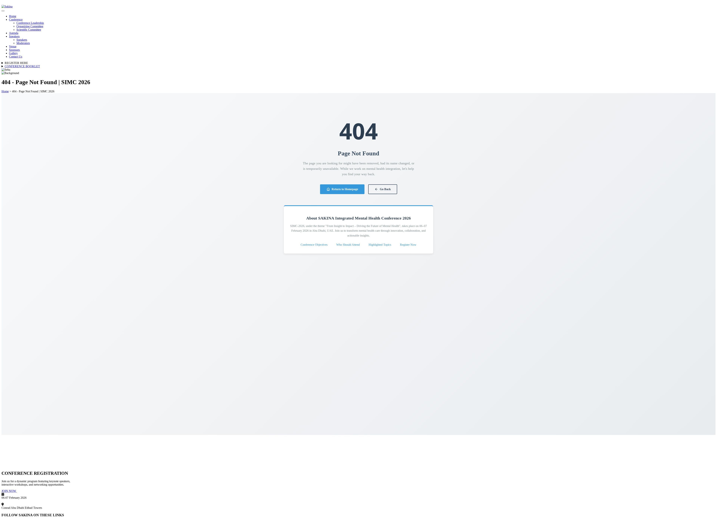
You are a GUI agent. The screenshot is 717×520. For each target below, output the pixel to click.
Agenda (13, 33)
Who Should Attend (348, 244)
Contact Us (15, 56)
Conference (16, 19)
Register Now (408, 244)
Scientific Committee (28, 29)
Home (12, 16)
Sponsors (14, 49)
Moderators (23, 43)
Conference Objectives (314, 244)
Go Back (385, 189)
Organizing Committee (29, 26)
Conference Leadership (30, 22)
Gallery (13, 53)
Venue (12, 46)
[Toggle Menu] (2, 10)
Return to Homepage (345, 189)
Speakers (14, 36)
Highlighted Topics (380, 244)
